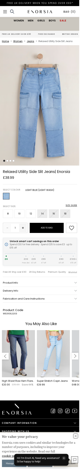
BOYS (52, 20)
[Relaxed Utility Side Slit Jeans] (40, 105)
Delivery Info (10, 291)
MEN (30, 20)
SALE (63, 20)
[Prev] (5, 356)
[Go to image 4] (13, 161)
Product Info (10, 283)
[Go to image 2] (7, 161)
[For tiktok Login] (67, 411)
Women (18, 41)
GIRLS (41, 20)
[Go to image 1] (4, 161)
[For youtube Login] (74, 411)
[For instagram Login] (60, 411)
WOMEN (19, 20)
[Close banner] (75, 436)
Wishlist (72, 272)
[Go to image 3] (10, 161)
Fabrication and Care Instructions (24, 299)
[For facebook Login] (53, 411)
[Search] (12, 12)
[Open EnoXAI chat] (74, 459)
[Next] (75, 356)
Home (5, 41)
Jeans (30, 41)
